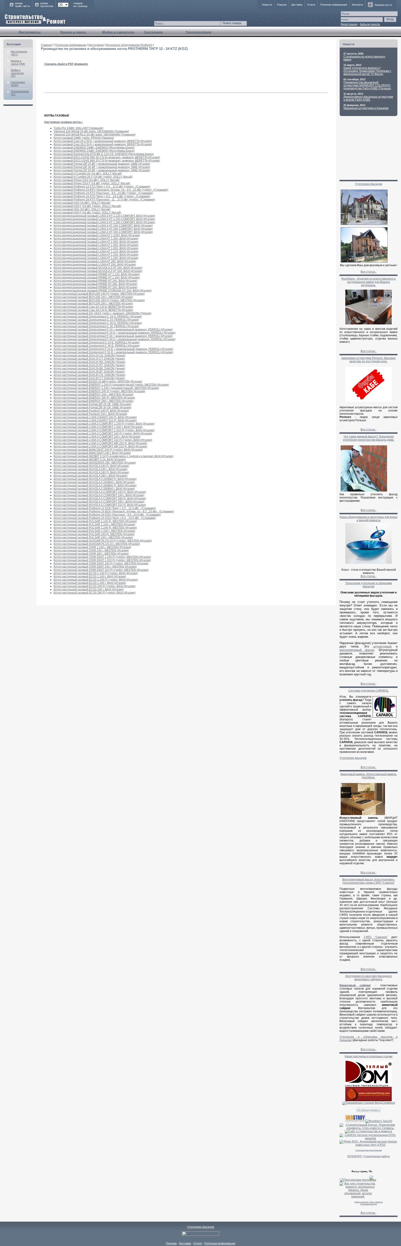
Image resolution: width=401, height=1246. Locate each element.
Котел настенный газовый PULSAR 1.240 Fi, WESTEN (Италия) (95, 527)
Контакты (357, 4)
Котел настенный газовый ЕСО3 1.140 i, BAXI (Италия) (90, 576)
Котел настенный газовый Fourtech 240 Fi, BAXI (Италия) (91, 410)
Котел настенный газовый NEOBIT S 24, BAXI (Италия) (90, 459)
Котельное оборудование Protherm (129, 45)
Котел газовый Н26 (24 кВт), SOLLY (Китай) (82, 209)
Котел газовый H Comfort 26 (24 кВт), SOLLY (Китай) (88, 173)
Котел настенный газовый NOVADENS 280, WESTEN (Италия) (95, 462)
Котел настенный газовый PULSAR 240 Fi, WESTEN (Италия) (94, 534)
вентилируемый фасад (357, 650)
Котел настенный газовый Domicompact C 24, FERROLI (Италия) (96, 319)
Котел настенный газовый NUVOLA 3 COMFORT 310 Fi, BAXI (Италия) (100, 505)
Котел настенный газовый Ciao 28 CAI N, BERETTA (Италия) (93, 310)
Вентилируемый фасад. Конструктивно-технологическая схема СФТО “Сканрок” (368, 881)
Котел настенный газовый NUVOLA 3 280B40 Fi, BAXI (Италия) (95, 485)
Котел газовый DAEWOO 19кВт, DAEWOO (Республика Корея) (94, 147)
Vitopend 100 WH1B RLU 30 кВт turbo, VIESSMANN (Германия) (95, 134)
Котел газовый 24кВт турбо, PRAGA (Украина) (84, 137)
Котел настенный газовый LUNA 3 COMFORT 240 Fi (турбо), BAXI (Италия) (103, 433)
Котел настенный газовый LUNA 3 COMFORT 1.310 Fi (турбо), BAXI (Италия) (104, 430)
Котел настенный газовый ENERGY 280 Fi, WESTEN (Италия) (94, 397)
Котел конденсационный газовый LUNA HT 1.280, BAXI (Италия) (96, 258)
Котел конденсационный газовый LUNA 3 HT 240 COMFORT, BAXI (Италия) (103, 225)
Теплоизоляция (198, 32)
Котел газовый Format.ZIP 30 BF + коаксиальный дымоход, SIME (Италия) (102, 167)
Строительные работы (376, 1156)
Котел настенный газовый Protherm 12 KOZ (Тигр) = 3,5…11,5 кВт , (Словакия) (105, 508)
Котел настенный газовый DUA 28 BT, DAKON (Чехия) (89, 371)
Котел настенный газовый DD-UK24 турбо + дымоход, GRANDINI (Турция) (102, 313)
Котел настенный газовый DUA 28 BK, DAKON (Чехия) (89, 368)
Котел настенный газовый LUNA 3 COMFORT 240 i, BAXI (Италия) (97, 436)
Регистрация (349, 24)
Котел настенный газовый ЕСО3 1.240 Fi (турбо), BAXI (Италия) (96, 579)
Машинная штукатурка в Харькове (366, 108)
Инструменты (30, 32)
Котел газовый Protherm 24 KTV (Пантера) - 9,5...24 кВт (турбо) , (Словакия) (103, 193)
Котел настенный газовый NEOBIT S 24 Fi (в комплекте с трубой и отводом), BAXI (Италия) (113, 456)
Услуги (311, 4)
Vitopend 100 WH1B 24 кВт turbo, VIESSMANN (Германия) (91, 131)
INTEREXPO (354, 1156)
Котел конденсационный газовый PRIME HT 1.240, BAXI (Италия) (97, 277)
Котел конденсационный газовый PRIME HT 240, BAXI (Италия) (95, 280)
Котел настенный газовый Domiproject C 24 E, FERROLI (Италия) (96, 342)
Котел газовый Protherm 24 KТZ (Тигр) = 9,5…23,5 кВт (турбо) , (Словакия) (102, 196)
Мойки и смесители (118, 32)
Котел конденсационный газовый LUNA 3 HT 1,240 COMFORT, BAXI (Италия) (104, 219)
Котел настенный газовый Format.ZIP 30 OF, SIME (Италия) (92, 407)
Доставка (296, 4)
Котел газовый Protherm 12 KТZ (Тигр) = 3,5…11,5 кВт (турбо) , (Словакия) (102, 186)
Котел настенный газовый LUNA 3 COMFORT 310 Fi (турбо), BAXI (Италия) (103, 440)
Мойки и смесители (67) (17, 73)
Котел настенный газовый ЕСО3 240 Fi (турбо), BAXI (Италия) (95, 586)
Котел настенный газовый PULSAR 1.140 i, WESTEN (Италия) (94, 524)
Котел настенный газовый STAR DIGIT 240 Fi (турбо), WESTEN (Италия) (101, 563)
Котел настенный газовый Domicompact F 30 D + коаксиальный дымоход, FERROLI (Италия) (114, 339)
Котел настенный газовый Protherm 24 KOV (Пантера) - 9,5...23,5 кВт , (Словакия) (107, 514)
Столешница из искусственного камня (364, 58)
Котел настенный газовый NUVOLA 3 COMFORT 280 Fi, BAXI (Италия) (100, 498)
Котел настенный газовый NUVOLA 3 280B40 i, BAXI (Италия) (94, 488)
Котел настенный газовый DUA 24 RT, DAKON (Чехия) (89, 365)
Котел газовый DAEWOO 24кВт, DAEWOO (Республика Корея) (94, 150)
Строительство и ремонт (35, 19)
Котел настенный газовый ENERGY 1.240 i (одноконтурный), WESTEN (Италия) (106, 388)
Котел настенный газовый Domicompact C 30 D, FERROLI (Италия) (98, 323)
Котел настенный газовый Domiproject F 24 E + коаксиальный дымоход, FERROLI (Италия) (113, 349)
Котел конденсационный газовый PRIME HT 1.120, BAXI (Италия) (97, 274)
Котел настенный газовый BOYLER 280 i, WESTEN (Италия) (93, 303)
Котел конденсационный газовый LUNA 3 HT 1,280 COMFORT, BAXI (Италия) (104, 222)
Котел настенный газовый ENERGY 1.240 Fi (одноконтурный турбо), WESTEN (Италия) (111, 384)
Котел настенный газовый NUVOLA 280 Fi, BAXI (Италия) (91, 472)
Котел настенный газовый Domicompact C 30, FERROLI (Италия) (96, 326)
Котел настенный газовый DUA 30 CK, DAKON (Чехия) (89, 375)
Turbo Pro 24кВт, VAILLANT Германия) (78, 128)
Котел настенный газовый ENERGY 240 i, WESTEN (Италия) (93, 394)
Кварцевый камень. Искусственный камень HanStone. (368, 776)
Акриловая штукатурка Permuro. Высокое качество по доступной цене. (368, 359)
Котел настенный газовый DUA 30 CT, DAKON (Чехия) (89, 378)
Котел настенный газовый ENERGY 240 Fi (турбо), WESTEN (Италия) (99, 391)
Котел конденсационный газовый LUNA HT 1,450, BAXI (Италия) (96, 238)
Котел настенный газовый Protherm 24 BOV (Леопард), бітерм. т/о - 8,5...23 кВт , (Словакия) (114, 511)
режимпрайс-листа (22, 4)
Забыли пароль (370, 24)
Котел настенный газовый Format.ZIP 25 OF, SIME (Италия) (92, 404)
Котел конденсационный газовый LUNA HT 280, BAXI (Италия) (95, 261)
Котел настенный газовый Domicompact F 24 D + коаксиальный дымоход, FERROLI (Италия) (114, 332)
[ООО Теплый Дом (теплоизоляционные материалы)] (368, 1085)
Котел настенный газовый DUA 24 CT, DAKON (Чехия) (89, 358)
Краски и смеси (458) (18, 62)
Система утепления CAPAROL (368, 690)
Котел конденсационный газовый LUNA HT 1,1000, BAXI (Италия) (97, 235)
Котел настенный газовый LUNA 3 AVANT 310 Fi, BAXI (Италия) (95, 420)
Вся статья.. (368, 271)
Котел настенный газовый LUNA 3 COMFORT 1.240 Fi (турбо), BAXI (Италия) (104, 423)
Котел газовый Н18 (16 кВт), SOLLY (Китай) (82, 202)
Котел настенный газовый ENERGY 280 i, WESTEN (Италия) (93, 401)
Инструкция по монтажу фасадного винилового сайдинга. (368, 977)
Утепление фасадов (368, 184)
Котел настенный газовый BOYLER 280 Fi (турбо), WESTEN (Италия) (99, 300)
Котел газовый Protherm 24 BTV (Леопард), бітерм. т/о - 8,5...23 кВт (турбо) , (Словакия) (111, 189)
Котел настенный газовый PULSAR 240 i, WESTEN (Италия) (93, 537)
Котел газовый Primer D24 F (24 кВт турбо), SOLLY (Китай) (92, 183)
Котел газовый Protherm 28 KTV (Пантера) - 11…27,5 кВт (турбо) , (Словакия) (104, 199)
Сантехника (153, 32)
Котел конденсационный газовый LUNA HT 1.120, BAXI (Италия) (96, 251)
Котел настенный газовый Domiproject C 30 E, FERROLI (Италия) (96, 345)
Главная (46, 45)
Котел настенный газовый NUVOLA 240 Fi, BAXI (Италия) (91, 466)
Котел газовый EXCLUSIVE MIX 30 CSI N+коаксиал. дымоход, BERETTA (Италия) (107, 157)
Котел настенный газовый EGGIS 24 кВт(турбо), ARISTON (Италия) (98, 381)
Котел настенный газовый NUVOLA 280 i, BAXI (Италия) (90, 475)
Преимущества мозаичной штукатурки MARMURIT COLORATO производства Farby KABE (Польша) (367, 85)
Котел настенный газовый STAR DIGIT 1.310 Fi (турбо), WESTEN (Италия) (102, 560)
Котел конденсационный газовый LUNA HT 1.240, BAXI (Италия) (96, 254)
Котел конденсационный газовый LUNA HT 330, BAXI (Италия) (95, 264)
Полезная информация (333, 4)
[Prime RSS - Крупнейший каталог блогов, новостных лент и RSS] (369, 1144)
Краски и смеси (73, 32)
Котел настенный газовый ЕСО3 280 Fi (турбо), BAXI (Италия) (95, 592)
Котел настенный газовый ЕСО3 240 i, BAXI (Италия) (89, 589)
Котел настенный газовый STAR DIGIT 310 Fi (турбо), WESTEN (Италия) (101, 570)
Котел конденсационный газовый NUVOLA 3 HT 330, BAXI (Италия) (98, 271)
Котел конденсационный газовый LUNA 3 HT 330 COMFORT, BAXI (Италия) (103, 232)
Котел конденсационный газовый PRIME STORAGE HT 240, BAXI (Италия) (103, 290)
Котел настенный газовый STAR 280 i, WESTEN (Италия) (91, 553)
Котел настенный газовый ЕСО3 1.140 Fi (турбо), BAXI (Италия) (96, 573)
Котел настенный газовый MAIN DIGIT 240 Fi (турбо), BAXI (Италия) (98, 449)
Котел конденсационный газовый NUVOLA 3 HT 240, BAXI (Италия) (98, 267)
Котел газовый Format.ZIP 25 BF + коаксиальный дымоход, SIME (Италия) (102, 163)
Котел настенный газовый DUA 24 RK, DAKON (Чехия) (89, 362)
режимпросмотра (46, 4)
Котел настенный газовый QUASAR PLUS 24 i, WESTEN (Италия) (97, 544)
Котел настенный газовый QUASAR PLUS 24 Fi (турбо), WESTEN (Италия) (103, 540)
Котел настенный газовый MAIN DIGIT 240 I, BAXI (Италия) (92, 453)
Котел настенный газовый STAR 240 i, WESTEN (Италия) (91, 550)
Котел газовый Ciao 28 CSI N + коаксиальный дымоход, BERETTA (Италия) (103, 144)
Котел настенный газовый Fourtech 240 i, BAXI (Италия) (90, 414)
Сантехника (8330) (18, 84)
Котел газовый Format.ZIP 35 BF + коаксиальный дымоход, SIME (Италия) (102, 170)
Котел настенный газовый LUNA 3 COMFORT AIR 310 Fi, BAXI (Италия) (100, 446)
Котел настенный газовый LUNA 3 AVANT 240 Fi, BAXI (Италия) (95, 417)
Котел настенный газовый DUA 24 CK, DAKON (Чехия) (89, 355)
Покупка (282, 4)
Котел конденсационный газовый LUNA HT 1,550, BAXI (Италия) (96, 241)
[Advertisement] (369, 150)
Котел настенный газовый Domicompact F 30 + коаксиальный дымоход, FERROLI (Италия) (113, 336)
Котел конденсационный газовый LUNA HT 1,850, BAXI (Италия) (96, 248)
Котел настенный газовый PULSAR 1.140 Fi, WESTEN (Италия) (95, 521)
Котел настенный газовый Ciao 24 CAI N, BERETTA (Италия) (93, 306)
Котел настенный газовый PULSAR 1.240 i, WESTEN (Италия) (94, 531)
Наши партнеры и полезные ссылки (368, 1056)
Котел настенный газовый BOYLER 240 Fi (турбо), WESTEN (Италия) (99, 293)
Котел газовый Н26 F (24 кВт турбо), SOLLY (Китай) (87, 212)
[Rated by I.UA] (200, 1234)
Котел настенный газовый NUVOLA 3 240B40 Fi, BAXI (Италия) (95, 479)
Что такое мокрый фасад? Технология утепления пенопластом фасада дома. (368, 438)
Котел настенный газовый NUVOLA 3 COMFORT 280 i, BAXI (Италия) (99, 501)
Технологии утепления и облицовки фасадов (368, 585)
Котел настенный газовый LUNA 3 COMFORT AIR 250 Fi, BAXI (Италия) (100, 443)
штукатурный (382, 646)
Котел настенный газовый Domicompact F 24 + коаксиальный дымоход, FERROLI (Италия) (113, 329)
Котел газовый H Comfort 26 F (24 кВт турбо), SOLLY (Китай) (93, 176)
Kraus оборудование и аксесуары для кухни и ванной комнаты (368, 518)
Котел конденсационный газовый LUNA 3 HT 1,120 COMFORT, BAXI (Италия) (104, 215)
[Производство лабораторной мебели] (368, 1100)
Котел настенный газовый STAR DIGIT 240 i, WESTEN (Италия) (95, 566)
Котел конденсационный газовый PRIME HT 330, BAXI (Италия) (95, 287)
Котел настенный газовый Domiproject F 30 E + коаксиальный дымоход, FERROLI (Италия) (113, 352)
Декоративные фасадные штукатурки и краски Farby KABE (368, 98)
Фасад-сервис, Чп (361, 1171)
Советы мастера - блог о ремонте (368, 1202)
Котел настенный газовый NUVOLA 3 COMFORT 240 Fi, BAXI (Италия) (100, 492)
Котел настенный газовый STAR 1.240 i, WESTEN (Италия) (92, 547)
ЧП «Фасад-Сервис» (368, 1110)
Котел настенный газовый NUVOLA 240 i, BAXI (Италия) (90, 469)
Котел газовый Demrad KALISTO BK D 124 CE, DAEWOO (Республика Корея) (104, 154)
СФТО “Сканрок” (376, 937)
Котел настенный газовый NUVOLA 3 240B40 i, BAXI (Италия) (94, 482)
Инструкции (96, 45)
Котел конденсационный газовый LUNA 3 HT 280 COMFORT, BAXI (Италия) (103, 228)
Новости (267, 4)
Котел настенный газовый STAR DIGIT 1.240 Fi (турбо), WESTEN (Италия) (102, 557)
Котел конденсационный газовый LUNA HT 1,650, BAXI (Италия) (96, 245)
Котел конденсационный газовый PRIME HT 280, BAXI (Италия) (95, 284)
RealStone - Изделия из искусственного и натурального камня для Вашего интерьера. (368, 282)
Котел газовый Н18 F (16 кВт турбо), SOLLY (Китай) (87, 206)
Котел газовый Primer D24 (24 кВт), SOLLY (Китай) (87, 180)
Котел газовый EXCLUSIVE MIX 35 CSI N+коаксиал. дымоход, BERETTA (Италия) (107, 160)
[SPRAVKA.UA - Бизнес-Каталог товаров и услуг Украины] (357, 1177)
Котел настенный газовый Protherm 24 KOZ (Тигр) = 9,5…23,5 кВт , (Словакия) (105, 518)
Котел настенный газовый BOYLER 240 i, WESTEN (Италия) (93, 297)
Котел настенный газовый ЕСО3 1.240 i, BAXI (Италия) (90, 583)
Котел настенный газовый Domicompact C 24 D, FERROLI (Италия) (98, 316)
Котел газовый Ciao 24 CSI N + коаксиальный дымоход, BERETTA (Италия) (103, 141)
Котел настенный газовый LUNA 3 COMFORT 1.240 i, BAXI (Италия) (98, 427)
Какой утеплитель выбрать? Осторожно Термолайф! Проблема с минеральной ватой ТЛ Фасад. (367, 71)
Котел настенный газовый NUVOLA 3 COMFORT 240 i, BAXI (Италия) (99, 495)
